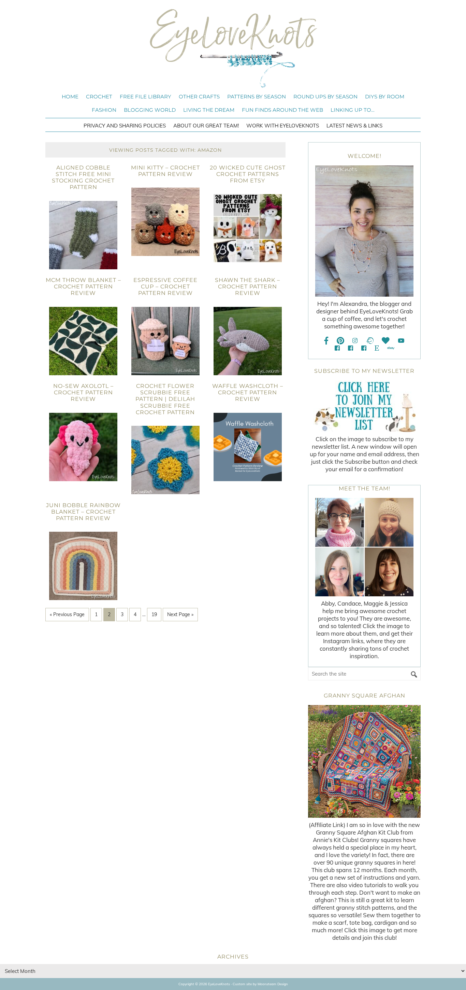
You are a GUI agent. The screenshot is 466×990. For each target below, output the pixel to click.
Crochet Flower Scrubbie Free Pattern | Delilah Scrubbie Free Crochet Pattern (165, 399)
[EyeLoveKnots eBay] (390, 348)
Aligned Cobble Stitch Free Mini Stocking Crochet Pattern (83, 177)
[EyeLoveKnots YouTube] (401, 340)
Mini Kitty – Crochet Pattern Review (165, 170)
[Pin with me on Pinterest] (340, 340)
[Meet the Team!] (364, 547)
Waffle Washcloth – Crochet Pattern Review (247, 392)
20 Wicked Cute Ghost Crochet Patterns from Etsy (248, 174)
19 (154, 614)
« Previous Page (67, 614)
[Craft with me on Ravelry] (370, 340)
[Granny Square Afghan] (364, 761)
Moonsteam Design (273, 984)
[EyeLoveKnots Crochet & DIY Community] (337, 348)
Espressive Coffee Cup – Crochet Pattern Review (165, 286)
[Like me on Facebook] (326, 340)
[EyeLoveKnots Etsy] (377, 348)
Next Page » (180, 614)
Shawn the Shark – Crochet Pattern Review (247, 286)
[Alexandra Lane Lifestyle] (363, 348)
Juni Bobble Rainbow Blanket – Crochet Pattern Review (83, 511)
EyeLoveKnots (233, 48)
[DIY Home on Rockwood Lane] (350, 348)
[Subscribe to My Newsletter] (364, 406)
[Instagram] (355, 340)
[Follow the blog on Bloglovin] (386, 340)
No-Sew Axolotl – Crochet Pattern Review (83, 392)
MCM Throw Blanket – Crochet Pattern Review (83, 286)
